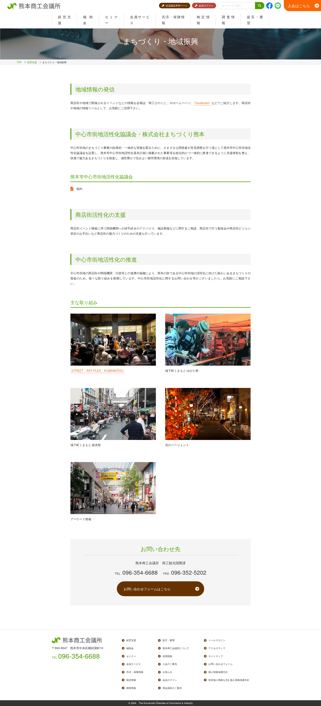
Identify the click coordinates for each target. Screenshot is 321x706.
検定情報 (131, 680)
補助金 (130, 648)
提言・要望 (169, 640)
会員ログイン (206, 5)
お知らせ (167, 672)
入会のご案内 (170, 664)
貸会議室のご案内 (172, 688)
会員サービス (133, 664)
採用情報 (167, 656)
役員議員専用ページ (176, 5)
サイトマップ (215, 656)
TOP (19, 62)
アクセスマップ (216, 648)
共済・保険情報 (134, 672)
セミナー (131, 656)
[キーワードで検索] (259, 5)
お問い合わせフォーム (220, 664)
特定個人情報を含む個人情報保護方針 (228, 680)
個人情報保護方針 (218, 672)
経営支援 (32, 62)
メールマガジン (216, 640)
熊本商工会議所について (176, 648)
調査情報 (131, 688)
